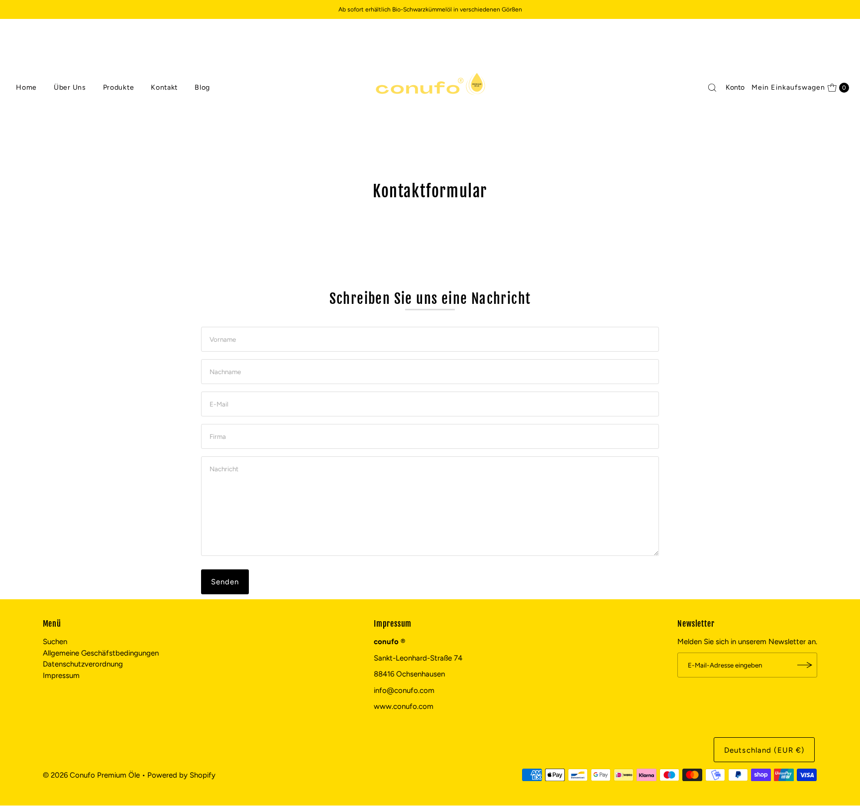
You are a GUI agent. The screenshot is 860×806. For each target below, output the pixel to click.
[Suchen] (712, 87)
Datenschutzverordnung (83, 664)
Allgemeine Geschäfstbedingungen (101, 653)
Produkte (118, 87)
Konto (735, 87)
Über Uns (70, 87)
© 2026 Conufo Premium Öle (91, 775)
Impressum (61, 675)
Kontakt (164, 87)
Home (26, 87)
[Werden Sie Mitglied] (804, 665)
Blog (202, 87)
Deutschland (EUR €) (764, 750)
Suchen (55, 641)
